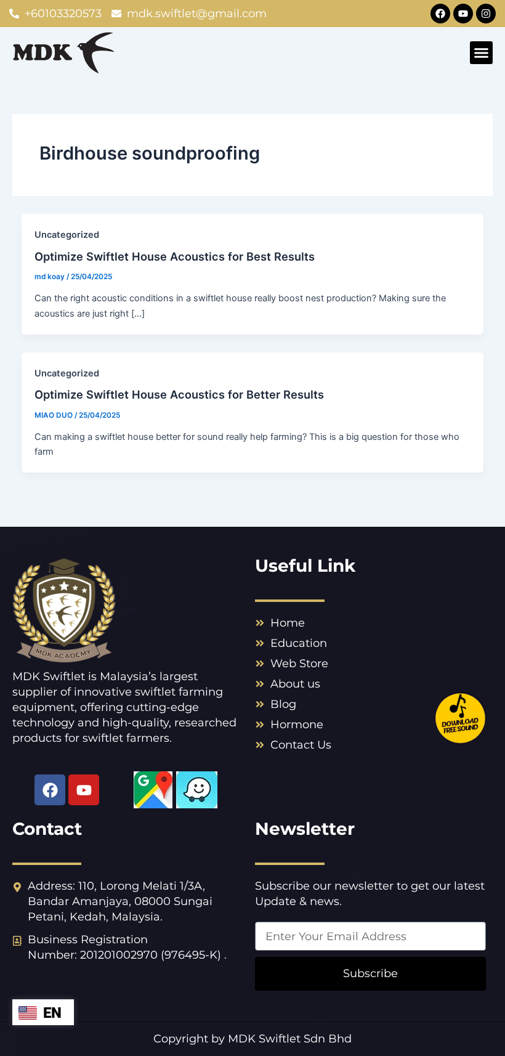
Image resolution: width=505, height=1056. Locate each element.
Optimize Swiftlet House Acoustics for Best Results (174, 256)
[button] (481, 53)
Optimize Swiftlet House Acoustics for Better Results (179, 394)
